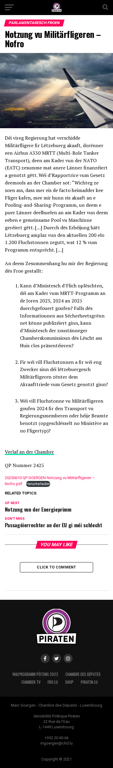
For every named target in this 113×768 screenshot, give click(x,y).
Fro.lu (53, 682)
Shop (69, 682)
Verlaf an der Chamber (29, 451)
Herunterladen (38, 484)
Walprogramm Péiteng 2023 (35, 674)
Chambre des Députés (83, 674)
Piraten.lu (89, 682)
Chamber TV (30, 682)
